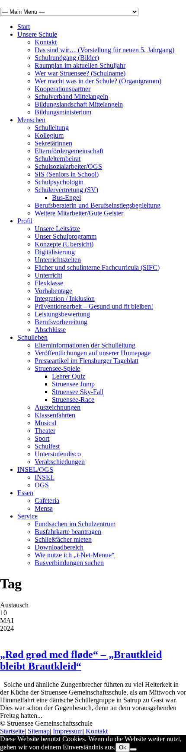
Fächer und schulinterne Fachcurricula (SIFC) (97, 267)
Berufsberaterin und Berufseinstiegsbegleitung (97, 205)
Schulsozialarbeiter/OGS (68, 166)
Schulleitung (52, 127)
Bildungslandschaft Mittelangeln (79, 104)
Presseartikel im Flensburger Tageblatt (86, 360)
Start (23, 26)
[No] (133, 749)
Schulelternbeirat (57, 158)
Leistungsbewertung (62, 314)
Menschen (31, 119)
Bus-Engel (66, 197)
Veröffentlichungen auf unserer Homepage (93, 353)
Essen (25, 492)
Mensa (44, 508)
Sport (42, 438)
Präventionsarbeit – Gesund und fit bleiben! (94, 306)
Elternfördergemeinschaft (69, 151)
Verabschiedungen (60, 461)
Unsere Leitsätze (57, 228)
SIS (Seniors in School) (67, 174)
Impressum (68, 731)
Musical (45, 423)
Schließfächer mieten (63, 539)
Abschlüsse (50, 329)
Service (27, 516)
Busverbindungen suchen (69, 562)
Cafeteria (47, 500)
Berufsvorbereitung (61, 321)
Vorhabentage (53, 290)
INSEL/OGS (35, 469)
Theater (45, 430)
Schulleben (32, 337)
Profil (24, 220)
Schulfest (47, 446)
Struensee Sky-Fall (77, 391)
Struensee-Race (73, 399)
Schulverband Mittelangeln (71, 96)
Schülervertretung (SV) (66, 189)
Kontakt (46, 42)
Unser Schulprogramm (65, 236)
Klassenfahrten (55, 415)
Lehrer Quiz (68, 376)
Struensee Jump (73, 384)
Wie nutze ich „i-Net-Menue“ (75, 555)
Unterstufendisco (58, 454)
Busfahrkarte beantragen (68, 531)
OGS (42, 485)
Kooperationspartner (62, 88)
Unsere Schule (37, 34)
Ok (122, 747)
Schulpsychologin (59, 182)
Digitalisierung (55, 252)
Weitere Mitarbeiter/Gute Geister (79, 213)
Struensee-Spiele (57, 368)
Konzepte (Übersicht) (64, 244)
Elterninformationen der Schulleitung (85, 345)
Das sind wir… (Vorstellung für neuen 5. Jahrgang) (104, 50)
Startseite (12, 731)
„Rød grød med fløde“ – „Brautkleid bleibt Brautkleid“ (81, 660)
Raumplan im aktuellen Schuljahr (80, 65)
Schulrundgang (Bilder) (67, 57)
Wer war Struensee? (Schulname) (80, 73)
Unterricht (48, 275)
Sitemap (39, 731)
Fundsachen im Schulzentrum (75, 524)
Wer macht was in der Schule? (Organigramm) (98, 81)
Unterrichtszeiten (58, 259)
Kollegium (49, 135)
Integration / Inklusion (65, 298)
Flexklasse (49, 283)
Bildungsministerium (63, 112)
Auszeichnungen (57, 407)
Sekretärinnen (53, 143)
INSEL (45, 477)
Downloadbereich (59, 547)
